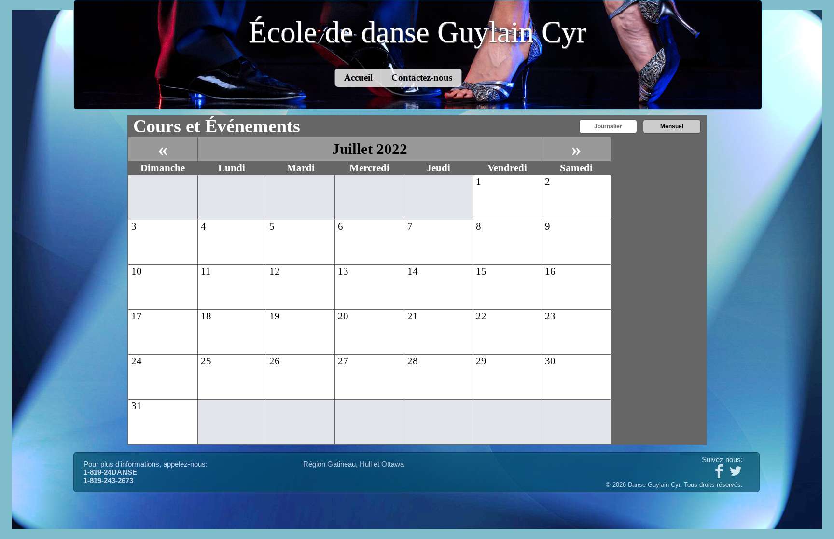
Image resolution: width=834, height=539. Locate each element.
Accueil (358, 77)
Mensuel (671, 126)
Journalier (608, 126)
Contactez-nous (421, 77)
